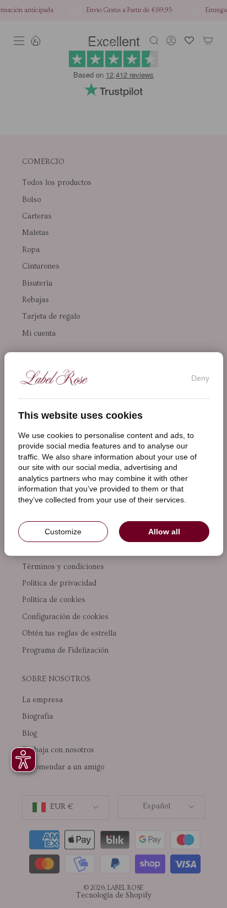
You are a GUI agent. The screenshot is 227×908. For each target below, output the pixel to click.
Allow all (164, 531)
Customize (63, 531)
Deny (200, 378)
